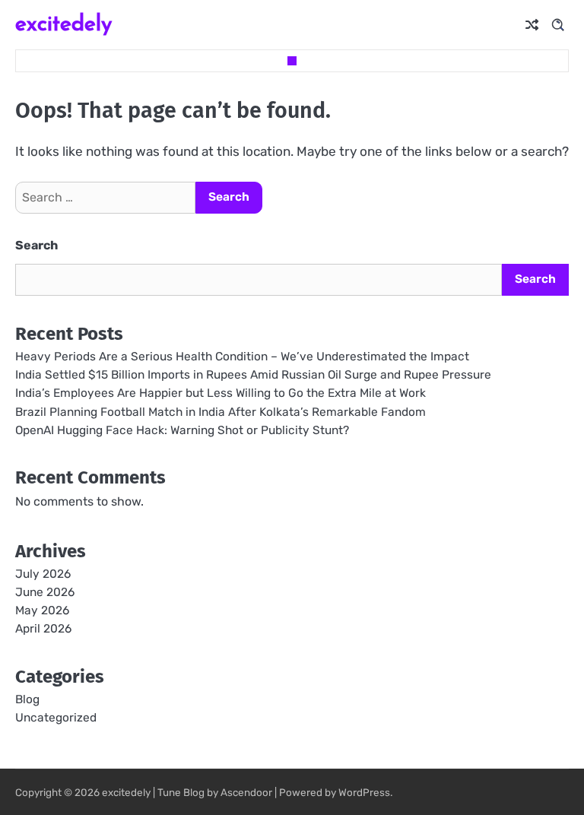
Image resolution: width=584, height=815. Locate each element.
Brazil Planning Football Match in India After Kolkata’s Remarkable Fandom (220, 412)
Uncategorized (56, 718)
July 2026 (43, 574)
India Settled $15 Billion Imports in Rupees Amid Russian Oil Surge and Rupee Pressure (253, 375)
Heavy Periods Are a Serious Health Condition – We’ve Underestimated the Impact (242, 356)
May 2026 (42, 610)
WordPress (364, 792)
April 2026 (43, 629)
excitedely (63, 22)
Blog (27, 699)
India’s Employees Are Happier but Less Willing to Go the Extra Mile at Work (220, 393)
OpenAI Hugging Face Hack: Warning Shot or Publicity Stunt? (182, 430)
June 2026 (45, 592)
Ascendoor (246, 792)
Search (36, 245)
